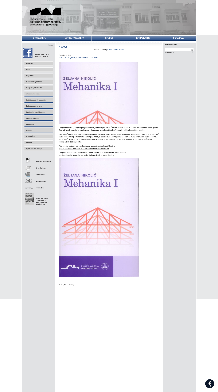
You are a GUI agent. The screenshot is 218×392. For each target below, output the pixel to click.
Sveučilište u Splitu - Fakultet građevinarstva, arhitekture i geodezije (45, 16)
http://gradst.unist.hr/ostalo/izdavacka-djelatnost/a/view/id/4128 (84, 149)
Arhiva (109, 49)
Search (179, 52)
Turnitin (38, 186)
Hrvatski (168, 44)
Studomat (38, 166)
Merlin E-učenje (38, 160)
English (174, 44)
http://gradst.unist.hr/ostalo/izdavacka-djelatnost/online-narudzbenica (86, 155)
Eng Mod (35, 198)
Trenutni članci (100, 49)
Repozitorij (38, 180)
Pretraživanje (118, 49)
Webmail (38, 173)
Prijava (50, 45)
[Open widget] (209, 383)
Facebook (36, 53)
